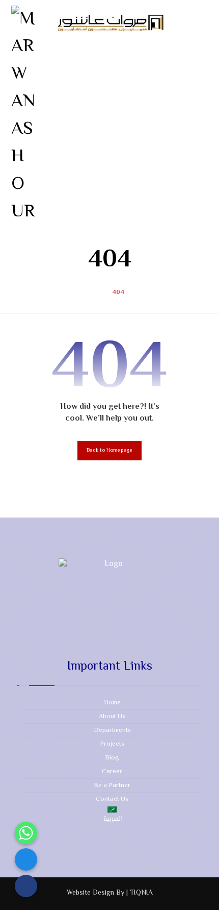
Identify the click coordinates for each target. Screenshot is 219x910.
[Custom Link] (26, 886)
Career (112, 772)
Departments (112, 730)
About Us (112, 716)
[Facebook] (26, 859)
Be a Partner (112, 785)
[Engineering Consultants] (24, 116)
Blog (112, 758)
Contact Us (112, 799)
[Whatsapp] (26, 833)
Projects (112, 744)
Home (112, 703)
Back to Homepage (109, 450)
